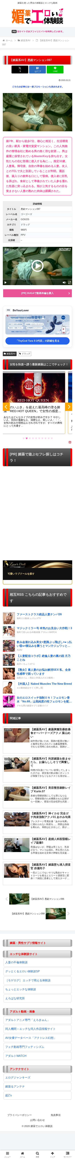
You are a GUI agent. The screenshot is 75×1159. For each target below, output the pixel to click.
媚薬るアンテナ (15, 1086)
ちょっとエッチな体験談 (20, 989)
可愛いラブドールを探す (21, 573)
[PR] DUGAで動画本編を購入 (37, 293)
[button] (68, 704)
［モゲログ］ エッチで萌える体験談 (28, 980)
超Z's (8, 1095)
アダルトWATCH (16, 1055)
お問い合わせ (37, 1120)
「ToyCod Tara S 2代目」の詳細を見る (37, 340)
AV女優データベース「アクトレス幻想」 (30, 1037)
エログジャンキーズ (17, 1077)
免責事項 (56, 1115)
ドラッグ (26, 353)
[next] (68, 407)
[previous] (6, 407)
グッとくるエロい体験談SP (22, 971)
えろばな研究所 (15, 998)
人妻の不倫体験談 (16, 962)
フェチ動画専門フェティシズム (24, 1046)
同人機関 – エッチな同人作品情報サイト (30, 1028)
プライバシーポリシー (19, 1115)
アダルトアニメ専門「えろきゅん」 (27, 1020)
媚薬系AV (11, 353)
